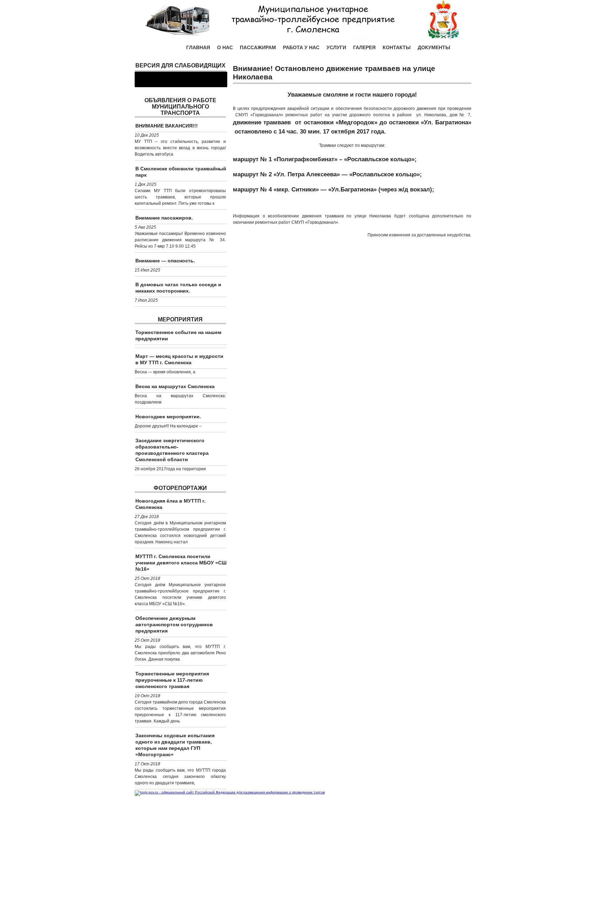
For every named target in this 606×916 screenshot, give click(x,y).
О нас (225, 47)
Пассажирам (258, 47)
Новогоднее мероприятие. (168, 416)
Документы (434, 47)
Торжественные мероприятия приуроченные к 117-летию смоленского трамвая (172, 680)
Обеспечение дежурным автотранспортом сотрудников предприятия (174, 624)
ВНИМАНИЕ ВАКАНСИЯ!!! (166, 126)
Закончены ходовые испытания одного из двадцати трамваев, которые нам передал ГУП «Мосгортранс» (175, 745)
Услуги (336, 47)
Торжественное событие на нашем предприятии (178, 335)
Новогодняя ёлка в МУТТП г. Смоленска (170, 504)
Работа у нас (301, 47)
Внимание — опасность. (165, 260)
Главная (198, 47)
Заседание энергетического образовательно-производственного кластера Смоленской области (172, 450)
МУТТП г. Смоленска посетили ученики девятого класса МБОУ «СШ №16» (181, 563)
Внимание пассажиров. (164, 218)
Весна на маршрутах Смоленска (175, 386)
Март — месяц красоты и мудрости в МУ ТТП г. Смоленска (179, 359)
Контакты (397, 47)
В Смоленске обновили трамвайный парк (180, 172)
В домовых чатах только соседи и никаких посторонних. (178, 288)
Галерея (364, 47)
